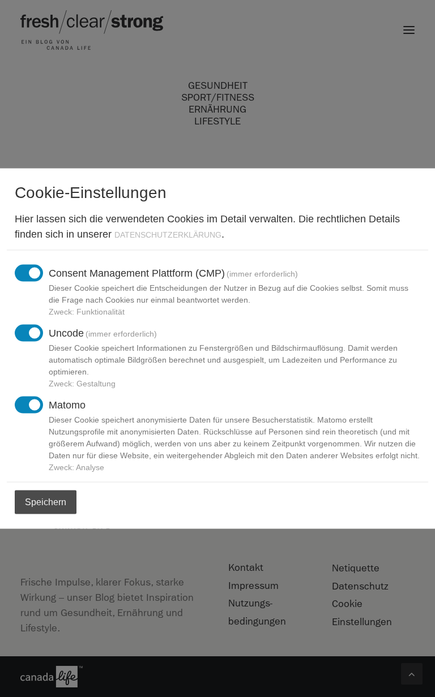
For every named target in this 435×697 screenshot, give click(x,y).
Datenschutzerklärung (167, 234)
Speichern (45, 501)
